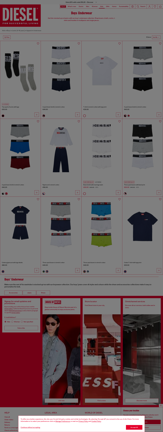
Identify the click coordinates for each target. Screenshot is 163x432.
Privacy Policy (83, 421)
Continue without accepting (30, 427)
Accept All (134, 427)
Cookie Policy (96, 421)
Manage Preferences (62, 421)
